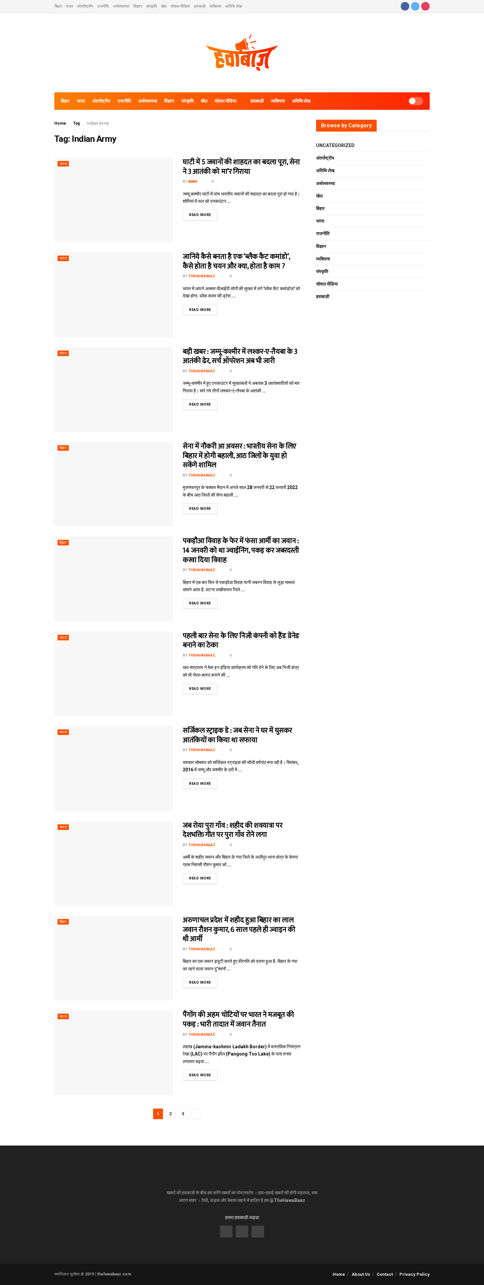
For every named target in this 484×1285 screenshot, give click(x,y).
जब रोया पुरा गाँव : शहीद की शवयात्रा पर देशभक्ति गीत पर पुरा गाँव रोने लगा (232, 830)
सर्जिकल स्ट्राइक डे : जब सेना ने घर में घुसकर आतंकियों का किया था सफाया (237, 735)
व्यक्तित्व (215, 6)
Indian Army (98, 123)
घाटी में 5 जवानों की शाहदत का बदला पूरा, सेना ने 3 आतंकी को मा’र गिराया (241, 167)
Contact (385, 1274)
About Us (361, 1274)
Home (60, 123)
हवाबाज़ (192, 181)
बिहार (58, 6)
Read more (200, 215)
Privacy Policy (414, 1274)
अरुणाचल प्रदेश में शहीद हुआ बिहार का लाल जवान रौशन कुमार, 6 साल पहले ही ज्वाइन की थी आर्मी (239, 929)
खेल (164, 6)
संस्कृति (151, 6)
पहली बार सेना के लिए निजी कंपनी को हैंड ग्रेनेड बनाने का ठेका (241, 641)
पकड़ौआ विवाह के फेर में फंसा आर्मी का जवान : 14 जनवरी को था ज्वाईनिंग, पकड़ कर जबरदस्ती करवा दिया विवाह (241, 550)
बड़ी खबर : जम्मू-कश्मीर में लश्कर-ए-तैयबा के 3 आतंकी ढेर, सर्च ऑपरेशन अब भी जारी (240, 356)
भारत (69, 6)
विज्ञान (137, 6)
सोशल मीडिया (180, 6)
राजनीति (103, 6)
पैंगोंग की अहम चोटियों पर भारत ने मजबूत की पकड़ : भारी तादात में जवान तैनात (238, 1019)
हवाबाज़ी (199, 6)
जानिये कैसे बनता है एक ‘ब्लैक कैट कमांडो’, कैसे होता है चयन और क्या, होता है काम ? (236, 261)
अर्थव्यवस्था (121, 6)
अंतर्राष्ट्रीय (85, 6)
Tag (76, 123)
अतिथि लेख (233, 6)
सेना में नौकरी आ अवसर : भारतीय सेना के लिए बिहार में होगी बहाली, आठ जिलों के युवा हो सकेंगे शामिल (239, 455)
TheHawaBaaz (201, 276)
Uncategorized (335, 145)
